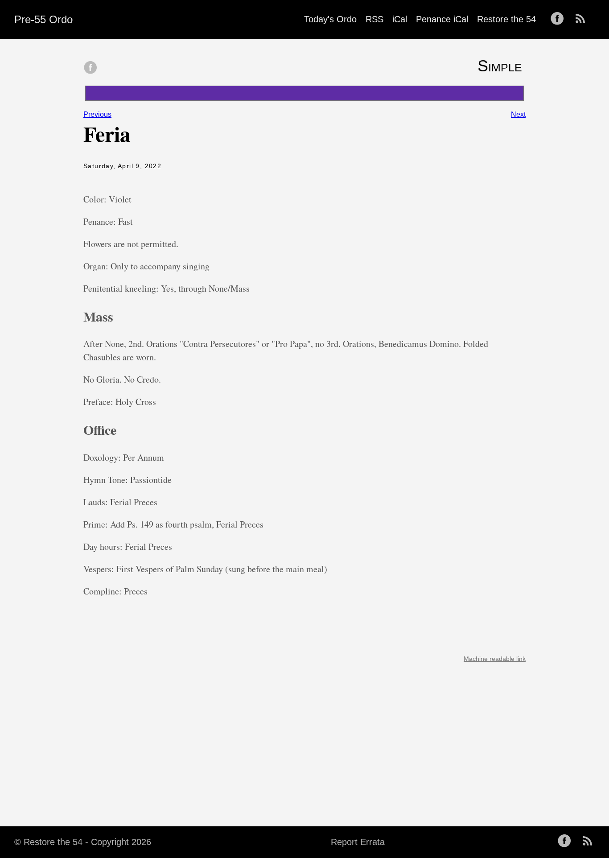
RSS (374, 19)
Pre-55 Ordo (43, 19)
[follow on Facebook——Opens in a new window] (560, 19)
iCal (399, 19)
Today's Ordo (330, 19)
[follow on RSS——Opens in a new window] (583, 19)
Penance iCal (442, 19)
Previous (97, 114)
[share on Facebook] (90, 68)
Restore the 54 (506, 19)
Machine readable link (495, 658)
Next (518, 114)
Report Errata (358, 842)
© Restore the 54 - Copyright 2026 (82, 842)
